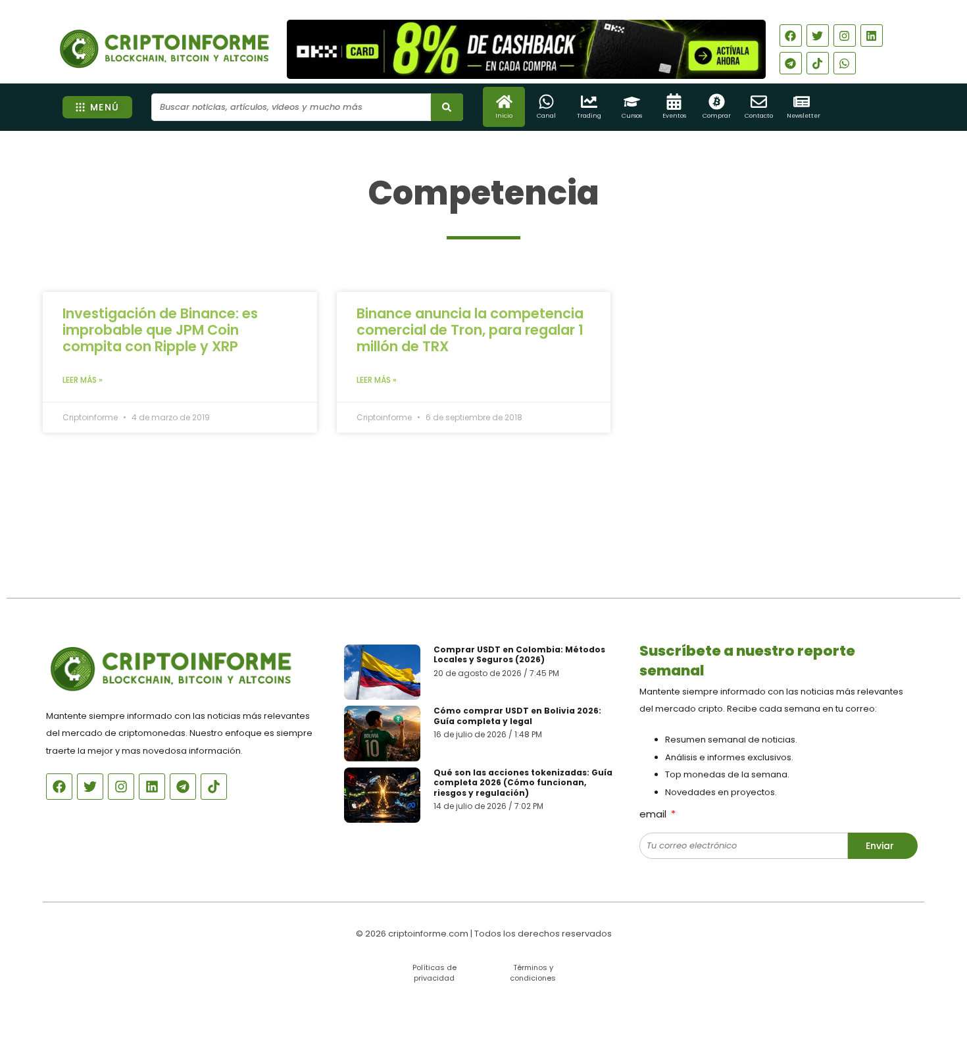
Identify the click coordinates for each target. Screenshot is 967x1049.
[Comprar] (716, 101)
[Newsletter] (801, 101)
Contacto (759, 116)
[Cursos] (632, 101)
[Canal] (546, 101)
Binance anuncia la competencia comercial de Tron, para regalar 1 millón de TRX (470, 330)
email (654, 814)
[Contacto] (759, 101)
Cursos (632, 116)
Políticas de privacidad (434, 972)
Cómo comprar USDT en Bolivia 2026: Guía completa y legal (517, 716)
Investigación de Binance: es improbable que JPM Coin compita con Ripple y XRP (160, 330)
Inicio (503, 116)
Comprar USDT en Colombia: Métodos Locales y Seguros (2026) (519, 655)
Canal (546, 116)
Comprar (717, 116)
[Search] (447, 107)
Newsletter (803, 116)
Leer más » (82, 379)
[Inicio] (504, 101)
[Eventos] (674, 101)
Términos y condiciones (533, 972)
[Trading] (589, 101)
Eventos (674, 116)
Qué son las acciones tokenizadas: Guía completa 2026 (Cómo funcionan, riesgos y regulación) (523, 782)
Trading (589, 116)
